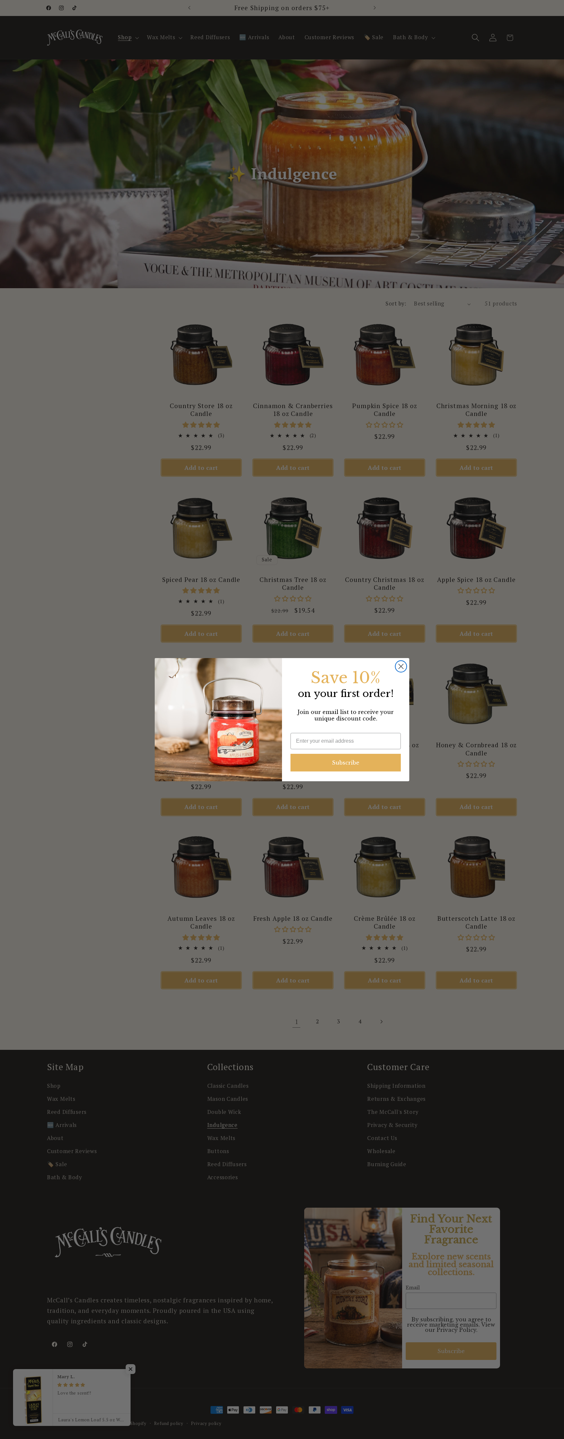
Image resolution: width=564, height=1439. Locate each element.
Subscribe (345, 762)
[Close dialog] (401, 666)
